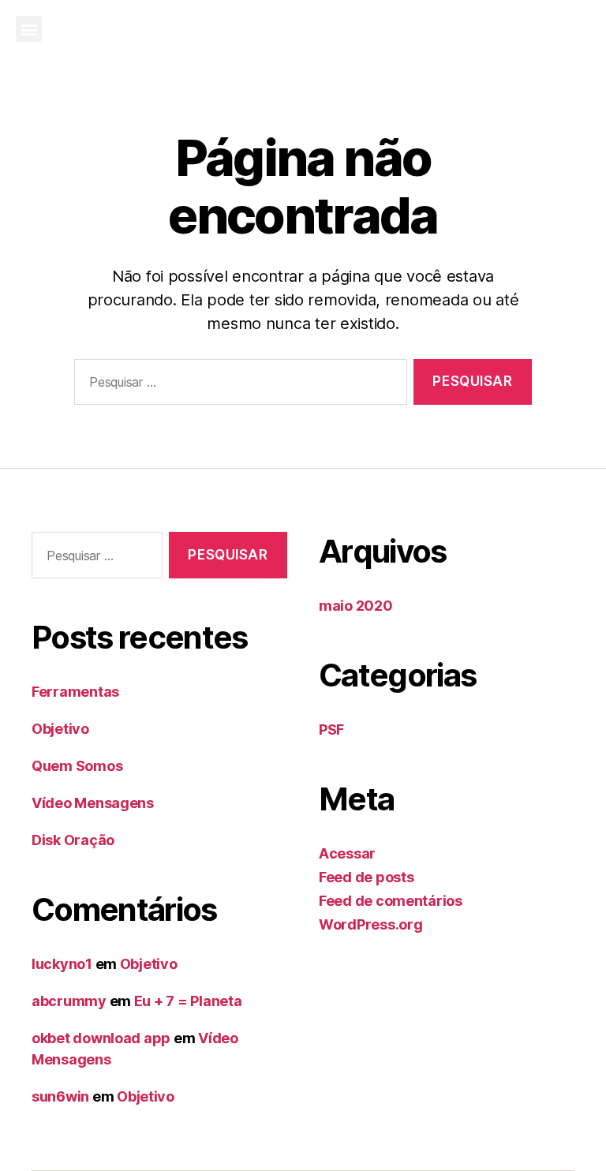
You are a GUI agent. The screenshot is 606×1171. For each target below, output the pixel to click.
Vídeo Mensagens (93, 803)
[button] (29, 29)
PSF (331, 729)
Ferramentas (75, 691)
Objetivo (60, 728)
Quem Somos (77, 766)
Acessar (347, 853)
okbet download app (101, 1038)
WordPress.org (371, 924)
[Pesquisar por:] (237, 385)
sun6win (60, 1096)
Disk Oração (73, 840)
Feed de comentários (390, 900)
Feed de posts (366, 877)
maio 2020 (356, 605)
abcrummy (69, 1001)
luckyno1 (62, 964)
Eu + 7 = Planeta (188, 1001)
